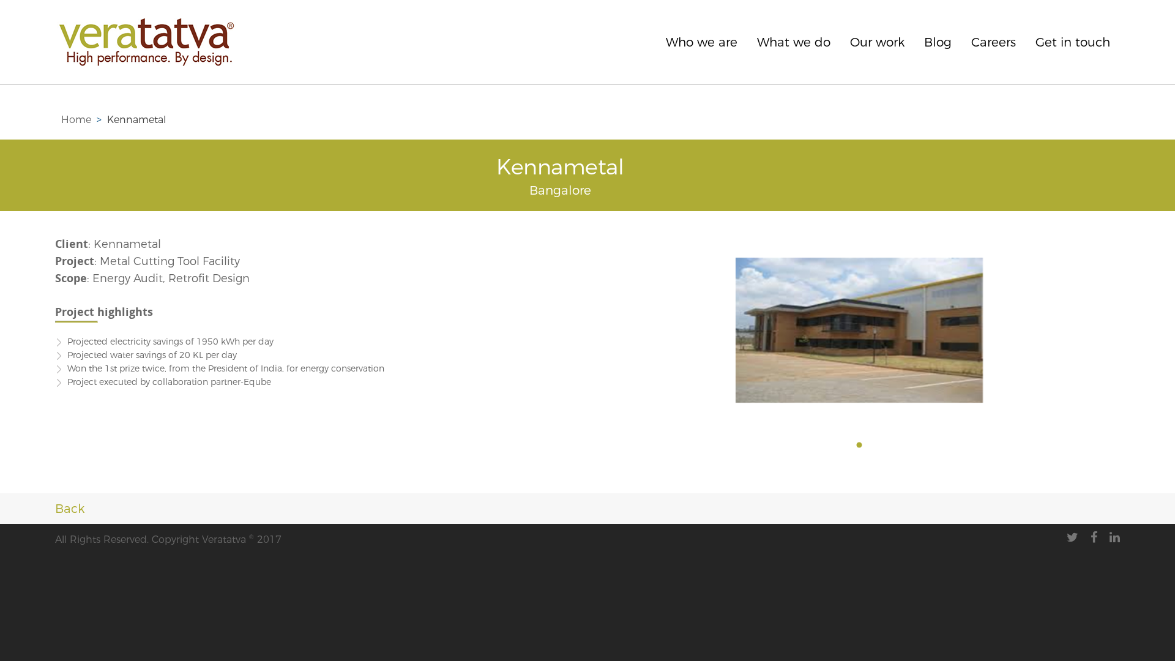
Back (67, 508)
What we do (793, 42)
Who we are (701, 42)
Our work (877, 42)
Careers (993, 42)
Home (76, 119)
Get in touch (1072, 42)
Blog (938, 42)
